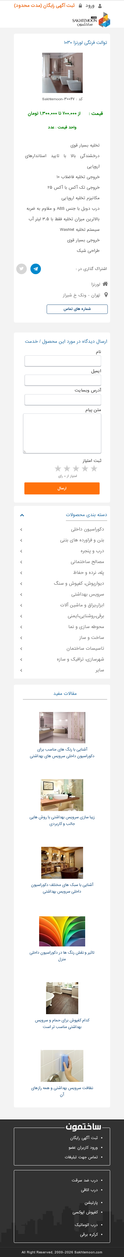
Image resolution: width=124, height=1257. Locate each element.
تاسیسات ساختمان (85, 648)
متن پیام (93, 410)
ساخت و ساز (91, 637)
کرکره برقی (89, 1234)
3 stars (75, 468)
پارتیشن (91, 1203)
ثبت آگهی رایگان (84, 1138)
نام (98, 351)
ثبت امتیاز (92, 460)
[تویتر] (21, 269)
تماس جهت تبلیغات (81, 1157)
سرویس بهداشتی (87, 594)
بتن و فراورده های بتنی (82, 540)
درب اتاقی (89, 1190)
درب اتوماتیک (86, 1225)
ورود (90, 5)
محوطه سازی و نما (86, 626)
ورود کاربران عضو (83, 1147)
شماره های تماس (77, 309)
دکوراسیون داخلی (87, 529)
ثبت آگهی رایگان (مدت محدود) (44, 5)
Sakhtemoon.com (88, 1252)
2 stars (84, 468)
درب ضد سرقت (85, 1180)
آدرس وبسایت (88, 390)
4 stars (66, 468)
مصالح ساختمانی (87, 561)
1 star (93, 468)
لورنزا (95, 284)
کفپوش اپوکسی (85, 1212)
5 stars (57, 468)
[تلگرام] (35, 269)
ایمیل (96, 371)
